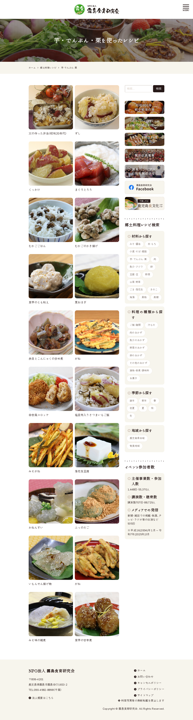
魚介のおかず (137, 340)
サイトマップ (145, 695)
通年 (132, 400)
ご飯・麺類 (135, 325)
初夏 (132, 408)
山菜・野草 (135, 282)
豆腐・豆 (134, 274)
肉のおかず (136, 332)
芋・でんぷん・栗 (138, 259)
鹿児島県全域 (137, 438)
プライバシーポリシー (150, 689)
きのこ (154, 289)
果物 (144, 297)
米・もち (152, 244)
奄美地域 (135, 446)
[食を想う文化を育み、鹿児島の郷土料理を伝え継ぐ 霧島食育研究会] (96, 9)
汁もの (151, 325)
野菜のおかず (137, 348)
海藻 (132, 297)
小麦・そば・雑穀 (138, 251)
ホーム (141, 670)
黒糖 (156, 297)
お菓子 (133, 378)
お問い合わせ (145, 677)
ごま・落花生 (136, 289)
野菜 (147, 274)
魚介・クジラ (136, 267)
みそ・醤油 (135, 244)
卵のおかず (136, 355)
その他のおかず (138, 363)
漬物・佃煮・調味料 (139, 370)
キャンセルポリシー (149, 683)
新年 (144, 400)
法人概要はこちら (43, 698)
